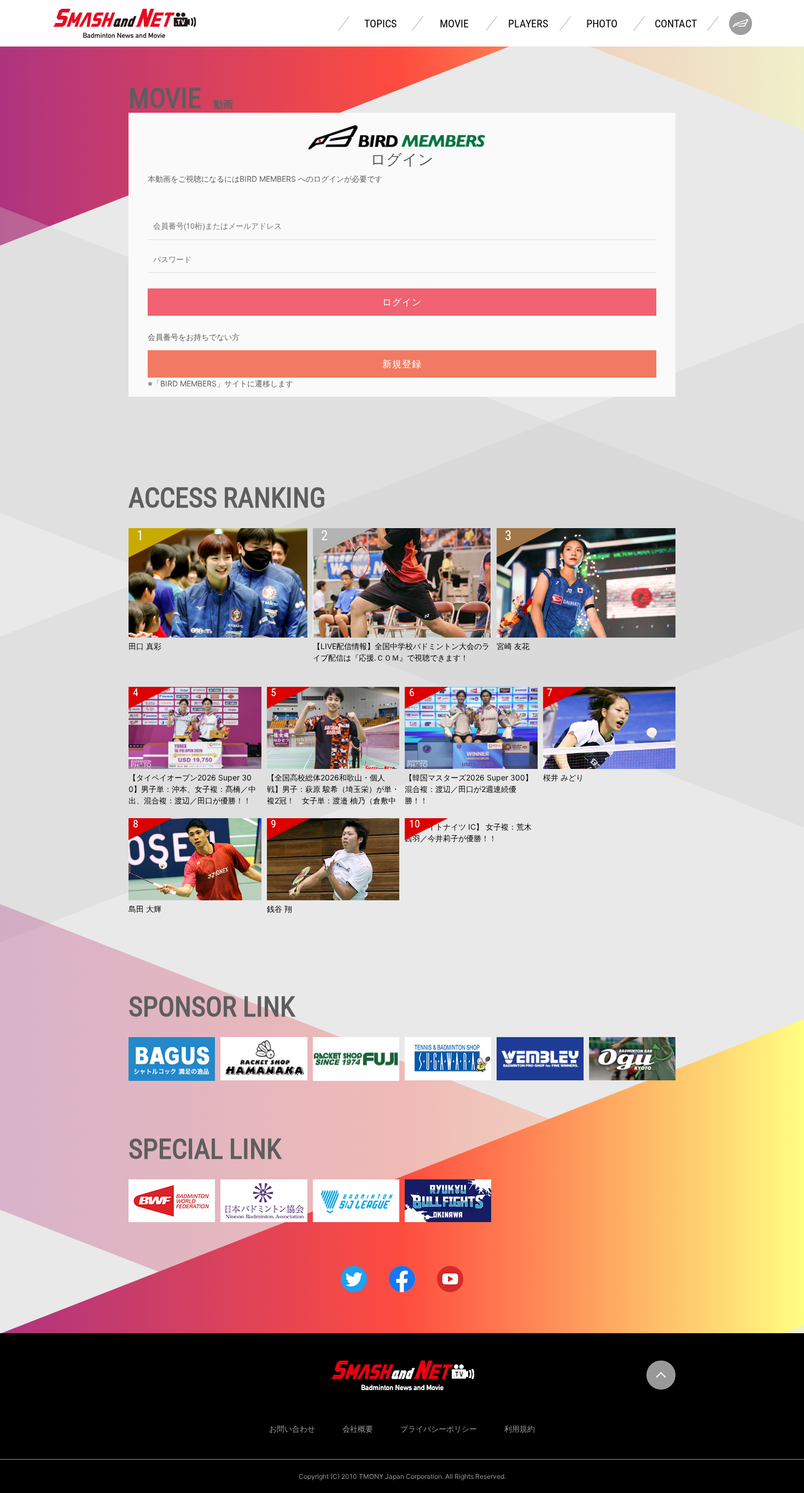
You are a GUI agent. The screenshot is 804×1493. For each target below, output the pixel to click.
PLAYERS (528, 23)
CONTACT (676, 23)
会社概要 (357, 1428)
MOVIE (454, 23)
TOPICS (380, 23)
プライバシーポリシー (438, 1428)
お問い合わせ (292, 1428)
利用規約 (519, 1428)
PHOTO (601, 23)
